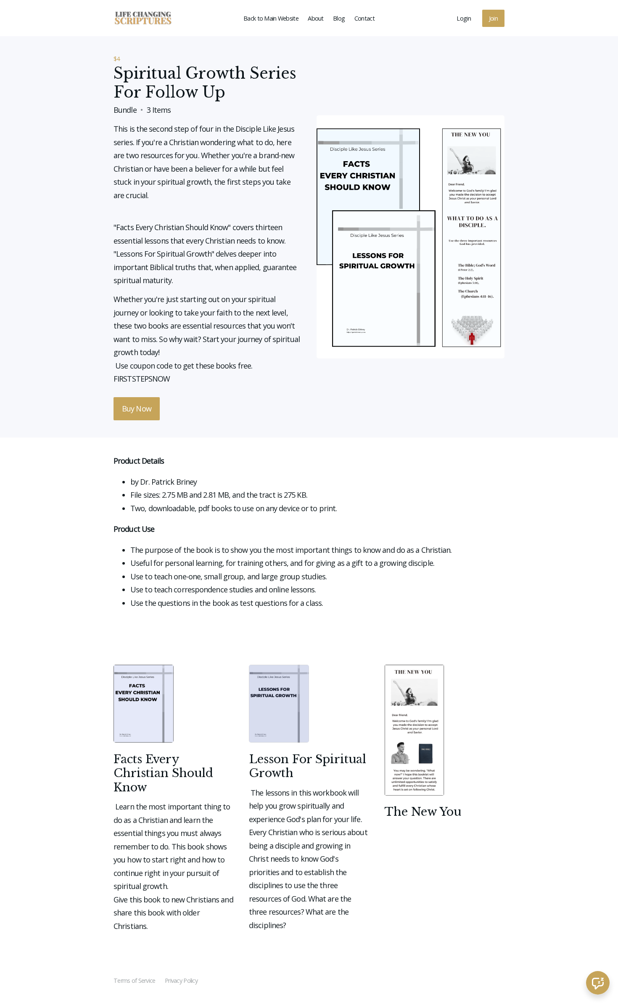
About (315, 18)
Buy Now (136, 408)
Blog (339, 18)
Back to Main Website (270, 18)
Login (463, 18)
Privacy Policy (181, 980)
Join (493, 18)
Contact (364, 18)
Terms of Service (134, 980)
